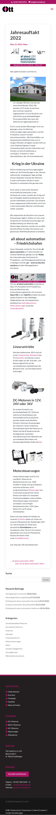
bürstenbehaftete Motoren (16, 623)
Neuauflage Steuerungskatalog (18, 597)
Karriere (11, 695)
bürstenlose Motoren (14, 627)
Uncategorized (11, 652)
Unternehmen (13, 692)
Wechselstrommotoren (15, 656)
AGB (7, 810)
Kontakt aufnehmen (17, 774)
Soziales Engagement (14, 649)
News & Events (14, 705)
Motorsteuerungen (13, 641)
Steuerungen (13, 731)
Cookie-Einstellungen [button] (14, 813)
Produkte (12, 698)
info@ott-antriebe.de (21, 785)
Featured (9, 630)
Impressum (26, 810)
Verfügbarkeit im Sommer (16, 594)
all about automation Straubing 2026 (20, 605)
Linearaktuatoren (13, 638)
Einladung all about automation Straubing (22, 601)
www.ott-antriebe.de (21, 787)
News (25, 44)
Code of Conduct (39, 810)
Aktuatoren (12, 735)
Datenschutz (16, 810)
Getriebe (9, 634)
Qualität (11, 702)
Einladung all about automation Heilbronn (23, 608)
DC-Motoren (13, 721)
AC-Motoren (13, 728)
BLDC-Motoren (14, 725)
